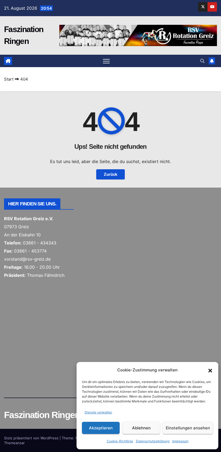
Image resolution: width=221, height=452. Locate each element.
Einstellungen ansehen (188, 427)
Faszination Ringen (42, 415)
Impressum (180, 441)
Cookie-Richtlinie (120, 441)
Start (8, 79)
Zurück (110, 174)
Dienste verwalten (98, 412)
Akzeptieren (101, 427)
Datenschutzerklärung (153, 441)
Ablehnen (141, 427)
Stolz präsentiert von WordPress (32, 438)
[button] (210, 370)
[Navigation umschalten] (106, 61)
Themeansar (14, 443)
